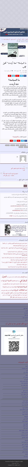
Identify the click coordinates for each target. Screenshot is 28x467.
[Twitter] (15, 463)
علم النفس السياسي (25, 444)
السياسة (18, 145)
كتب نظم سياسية (25, 397)
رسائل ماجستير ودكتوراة (24, 381)
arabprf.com (17, 465)
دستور (11, 295)
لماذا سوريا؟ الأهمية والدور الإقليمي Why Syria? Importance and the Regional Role (15, 254)
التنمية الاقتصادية (14, 281)
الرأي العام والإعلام (24, 435)
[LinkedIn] (13, 463)
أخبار (27, 371)
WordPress (12, 461)
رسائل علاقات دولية (24, 385)
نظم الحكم (12, 297)
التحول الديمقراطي (25, 437)
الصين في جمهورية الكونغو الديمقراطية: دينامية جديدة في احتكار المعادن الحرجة (14, 257)
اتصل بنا (26, 311)
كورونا (9, 295)
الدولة (25, 286)
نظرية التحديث (17, 297)
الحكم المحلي (14, 284)
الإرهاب (22, 277)
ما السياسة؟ (16, 136)
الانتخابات (15, 277)
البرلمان (8, 277)
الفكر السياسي (13, 145)
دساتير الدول (26, 456)
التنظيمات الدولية (25, 421)
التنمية (18, 281)
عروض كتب (25, 377)
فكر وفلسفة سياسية (25, 405)
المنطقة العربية (14, 293)
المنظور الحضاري (9, 293)
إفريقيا (26, 277)
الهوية (13, 295)
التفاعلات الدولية (25, 414)
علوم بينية (26, 440)
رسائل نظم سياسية (25, 388)
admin (23, 71)
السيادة (13, 287)
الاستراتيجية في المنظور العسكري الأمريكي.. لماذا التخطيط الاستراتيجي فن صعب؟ (14, 262)
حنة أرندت (7, 145)
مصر (24, 297)
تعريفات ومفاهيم (25, 452)
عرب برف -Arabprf (13, 216)
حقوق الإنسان (25, 449)
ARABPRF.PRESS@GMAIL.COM (17, 206)
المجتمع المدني (25, 293)
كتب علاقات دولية (24, 395)
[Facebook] (16, 463)
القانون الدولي (5, 290)
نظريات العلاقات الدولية (24, 409)
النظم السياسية (17, 295)
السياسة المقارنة (25, 426)
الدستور (6, 284)
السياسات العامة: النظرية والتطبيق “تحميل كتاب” (18, 168)
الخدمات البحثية (25, 318)
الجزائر (24, 284)
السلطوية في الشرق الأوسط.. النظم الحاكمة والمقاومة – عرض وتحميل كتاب (10, 173)
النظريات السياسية (25, 403)
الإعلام (19, 277)
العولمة (12, 290)
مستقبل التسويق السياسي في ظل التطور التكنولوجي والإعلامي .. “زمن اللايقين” (14, 243)
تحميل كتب (19, 39)
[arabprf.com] (14, 32)
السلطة (15, 287)
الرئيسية (27, 39)
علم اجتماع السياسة (25, 442)
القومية (2, 290)
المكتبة (23, 39)
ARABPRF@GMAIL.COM (17, 210)
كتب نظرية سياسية (7, 39)
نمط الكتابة (26, 315)
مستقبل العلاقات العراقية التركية (22, 264)
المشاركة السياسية (19, 293)
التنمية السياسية (7, 280)
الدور (3, 284)
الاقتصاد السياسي (25, 447)
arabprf (21, 461)
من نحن (26, 320)
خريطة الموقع (26, 308)
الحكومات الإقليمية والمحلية (23, 430)
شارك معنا (26, 313)
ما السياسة (26, 147)
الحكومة (12, 284)
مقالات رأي (26, 372)
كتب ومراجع (13, 39)
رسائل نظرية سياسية (24, 383)
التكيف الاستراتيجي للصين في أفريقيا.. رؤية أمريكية (19, 260)
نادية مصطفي (21, 297)
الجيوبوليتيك (26, 416)
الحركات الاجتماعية (19, 284)
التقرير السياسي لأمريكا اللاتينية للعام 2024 (20, 246)
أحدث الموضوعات (25, 368)
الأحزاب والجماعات (25, 433)
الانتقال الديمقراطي (11, 277)
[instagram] (12, 463)
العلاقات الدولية (19, 290)
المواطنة (4, 293)
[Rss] (18, 463)
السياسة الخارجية (9, 287)
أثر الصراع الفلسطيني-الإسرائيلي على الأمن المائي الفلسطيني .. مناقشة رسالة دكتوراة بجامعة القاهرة (14, 248)
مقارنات (26, 454)
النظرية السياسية (22, 295)
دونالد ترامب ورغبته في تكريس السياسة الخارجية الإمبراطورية (17, 251)
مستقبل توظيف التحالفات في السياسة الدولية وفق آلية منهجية (17, 267)
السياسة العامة (25, 428)
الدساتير (9, 284)
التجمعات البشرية (23, 145)
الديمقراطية (20, 286)
